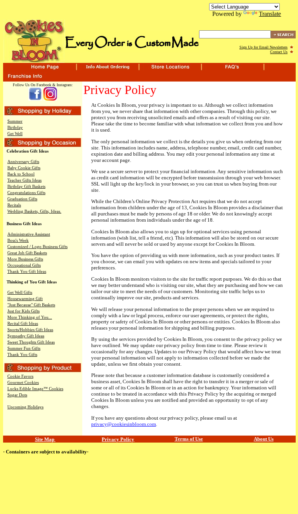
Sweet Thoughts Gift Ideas (31, 342)
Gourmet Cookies (23, 382)
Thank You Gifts (22, 355)
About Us (264, 439)
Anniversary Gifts (23, 162)
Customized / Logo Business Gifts (37, 247)
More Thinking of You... (29, 317)
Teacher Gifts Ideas (24, 180)
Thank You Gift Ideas (26, 271)
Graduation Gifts (22, 199)
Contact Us (279, 52)
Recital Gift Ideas (22, 323)
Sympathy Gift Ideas (25, 336)
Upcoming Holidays (25, 407)
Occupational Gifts (24, 265)
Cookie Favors (20, 376)
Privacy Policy (118, 439)
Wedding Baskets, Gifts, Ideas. (34, 211)
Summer (15, 121)
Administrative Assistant (28, 234)
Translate (270, 13)
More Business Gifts (25, 259)
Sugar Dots (17, 395)
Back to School (21, 174)
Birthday (15, 127)
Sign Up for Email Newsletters (263, 47)
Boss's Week (18, 240)
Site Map (45, 439)
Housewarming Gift (25, 299)
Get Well (15, 134)
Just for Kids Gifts (23, 311)
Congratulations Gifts (26, 193)
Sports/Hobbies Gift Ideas (30, 330)
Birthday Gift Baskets (26, 186)
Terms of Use (189, 439)
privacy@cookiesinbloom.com (123, 424)
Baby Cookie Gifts (23, 168)
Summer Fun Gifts (23, 348)
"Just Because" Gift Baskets (31, 305)
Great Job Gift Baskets (27, 253)
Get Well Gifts (19, 292)
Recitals (14, 205)
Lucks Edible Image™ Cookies (35, 389)
